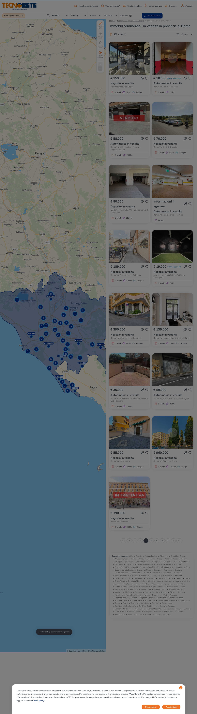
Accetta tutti (171, 707)
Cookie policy (38, 700)
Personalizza (150, 707)
